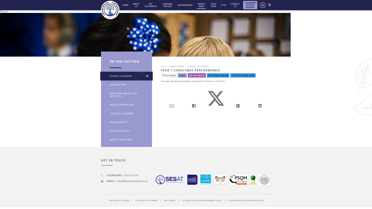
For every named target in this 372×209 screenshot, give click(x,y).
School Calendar (198, 66)
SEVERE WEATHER (119, 131)
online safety (119, 122)
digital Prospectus (122, 104)
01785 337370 (131, 175)
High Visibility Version (119, 201)
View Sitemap (170, 201)
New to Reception (121, 139)
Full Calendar (170, 75)
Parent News (177, 66)
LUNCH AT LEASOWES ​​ (122, 113)
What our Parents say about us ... (123, 94)
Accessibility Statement (147, 201)
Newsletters (118, 84)
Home (164, 66)
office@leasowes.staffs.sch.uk (132, 181)
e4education (257, 201)
